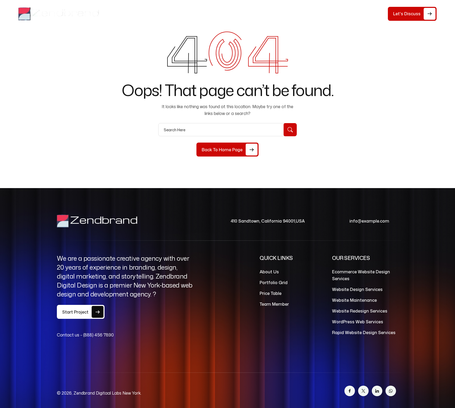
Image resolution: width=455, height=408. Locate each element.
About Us (148, 13)
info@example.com (369, 221)
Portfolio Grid (274, 282)
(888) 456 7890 (98, 335)
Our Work (241, 13)
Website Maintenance (354, 300)
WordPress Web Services (357, 322)
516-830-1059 (367, 15)
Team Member (274, 304)
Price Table (178, 13)
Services (208, 13)
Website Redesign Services (359, 311)
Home (123, 13)
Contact (270, 13)
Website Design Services (357, 289)
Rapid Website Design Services (363, 332)
